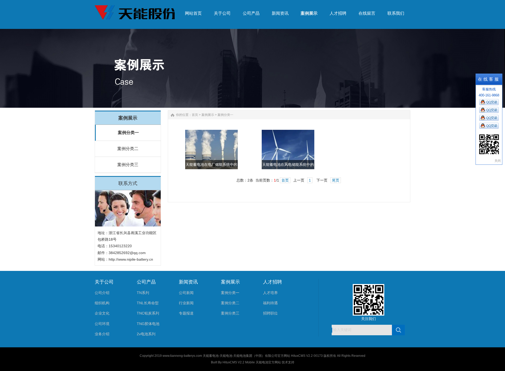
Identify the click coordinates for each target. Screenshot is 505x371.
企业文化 (102, 313)
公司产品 (146, 282)
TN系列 (143, 293)
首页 (195, 115)
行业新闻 (186, 303)
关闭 (497, 161)
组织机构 (102, 303)
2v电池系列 (146, 334)
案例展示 (207, 115)
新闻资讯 (188, 282)
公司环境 (102, 324)
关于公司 (104, 282)
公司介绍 (102, 293)
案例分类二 (127, 148)
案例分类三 (127, 164)
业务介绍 (102, 334)
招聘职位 (270, 313)
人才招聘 (272, 282)
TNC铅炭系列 (148, 313)
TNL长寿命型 (148, 303)
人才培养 (270, 293)
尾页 (335, 180)
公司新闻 (186, 293)
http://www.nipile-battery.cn (131, 259)
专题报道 (186, 313)
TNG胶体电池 (148, 324)
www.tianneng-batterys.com (182, 356)
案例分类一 (128, 132)
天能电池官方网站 (268, 362)
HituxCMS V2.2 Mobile (239, 362)
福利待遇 (270, 303)
